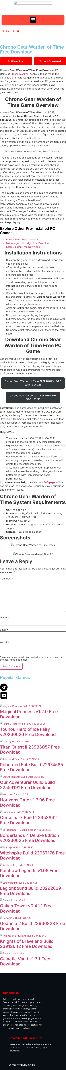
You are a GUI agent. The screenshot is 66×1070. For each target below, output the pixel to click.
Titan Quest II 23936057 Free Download (30, 749)
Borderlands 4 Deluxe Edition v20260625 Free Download (29, 838)
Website (4, 642)
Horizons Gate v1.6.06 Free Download (27, 802)
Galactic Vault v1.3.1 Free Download (25, 961)
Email (4, 630)
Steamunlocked (20, 73)
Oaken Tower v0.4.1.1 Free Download (26, 908)
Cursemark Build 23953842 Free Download (28, 820)
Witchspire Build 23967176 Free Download (32, 855)
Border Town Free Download (22, 239)
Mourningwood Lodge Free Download (28, 243)
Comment (6, 578)
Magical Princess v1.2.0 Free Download (29, 714)
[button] (33, 20)
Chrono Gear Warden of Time (33, 383)
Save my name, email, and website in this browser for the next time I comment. (31, 658)
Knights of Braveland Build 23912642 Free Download (27, 944)
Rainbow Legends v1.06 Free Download (29, 873)
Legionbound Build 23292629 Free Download (30, 891)
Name (4, 617)
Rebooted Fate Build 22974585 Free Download (31, 767)
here (37, 304)
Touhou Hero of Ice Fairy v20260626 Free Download (28, 732)
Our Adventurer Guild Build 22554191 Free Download (27, 785)
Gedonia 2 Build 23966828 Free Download (32, 926)
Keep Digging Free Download (23, 246)
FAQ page (49, 482)
